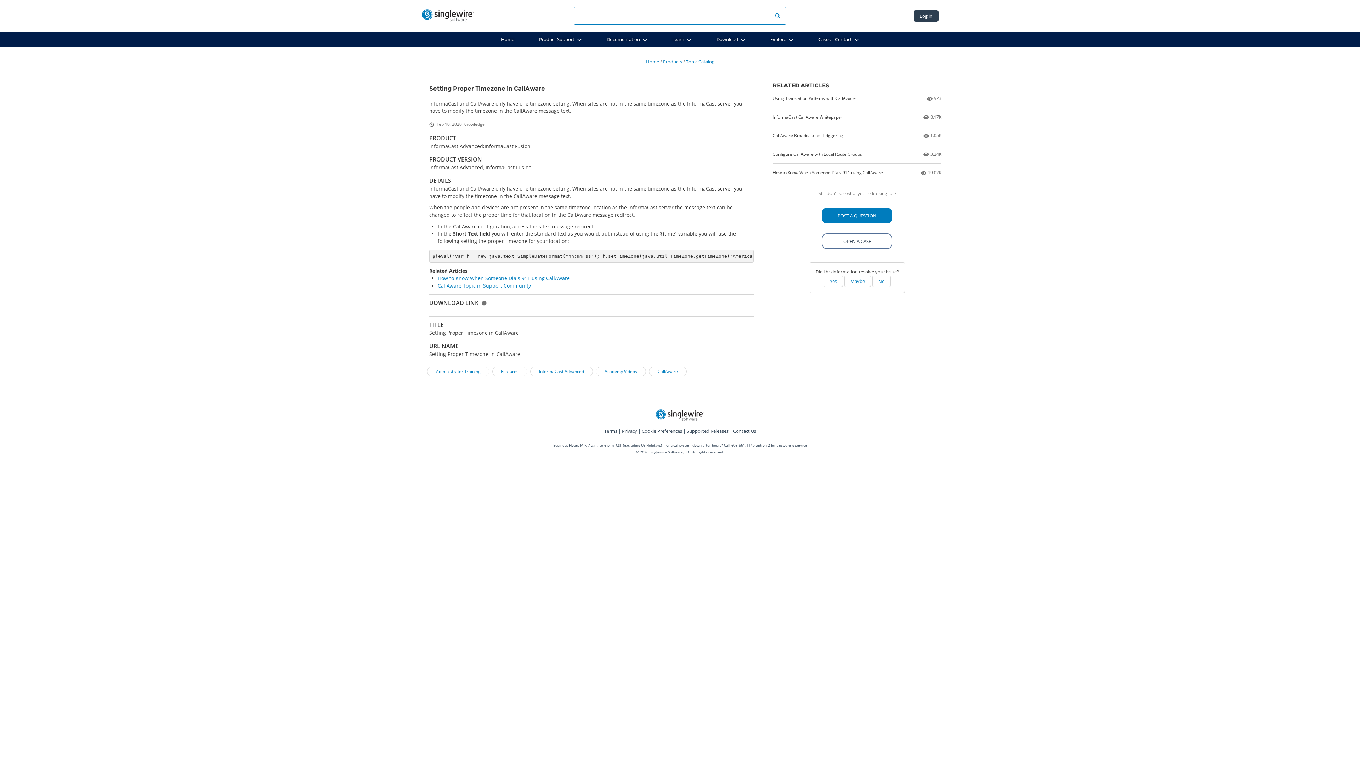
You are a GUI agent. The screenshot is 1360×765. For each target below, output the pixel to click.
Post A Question (857, 215)
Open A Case (857, 241)
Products (672, 61)
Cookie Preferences (662, 431)
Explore (778, 39)
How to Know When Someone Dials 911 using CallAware (504, 278)
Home (507, 39)
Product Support (556, 39)
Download (727, 39)
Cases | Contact (835, 39)
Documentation (623, 39)
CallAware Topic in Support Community (484, 285)
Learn (678, 39)
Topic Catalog (700, 61)
